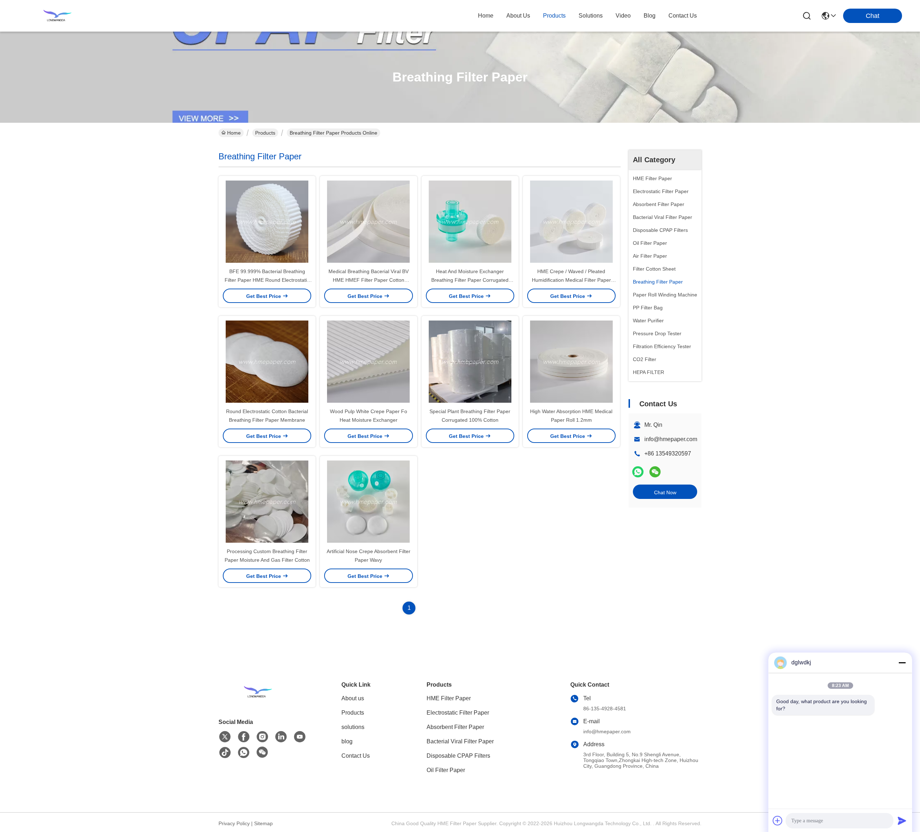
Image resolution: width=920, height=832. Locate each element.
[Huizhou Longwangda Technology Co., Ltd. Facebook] (243, 737)
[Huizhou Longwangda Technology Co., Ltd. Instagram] (262, 737)
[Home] (258, 701)
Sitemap (263, 823)
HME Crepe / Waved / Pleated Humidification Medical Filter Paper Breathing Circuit (571, 279)
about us (518, 16)
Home (485, 16)
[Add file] (778, 820)
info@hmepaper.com (670, 439)
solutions (591, 16)
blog (650, 16)
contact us (682, 16)
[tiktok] (224, 752)
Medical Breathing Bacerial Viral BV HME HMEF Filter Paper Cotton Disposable (368, 279)
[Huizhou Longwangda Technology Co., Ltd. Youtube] (299, 737)
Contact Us (355, 756)
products (554, 16)
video (623, 16)
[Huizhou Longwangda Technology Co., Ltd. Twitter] (224, 737)
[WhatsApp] (637, 471)
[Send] (902, 820)
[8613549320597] (243, 752)
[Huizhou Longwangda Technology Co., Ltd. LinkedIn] (281, 737)
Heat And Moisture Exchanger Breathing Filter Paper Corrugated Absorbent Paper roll (470, 279)
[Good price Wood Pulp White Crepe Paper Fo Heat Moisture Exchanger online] (368, 361)
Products (265, 133)
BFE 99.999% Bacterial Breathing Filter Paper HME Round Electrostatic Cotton (267, 279)
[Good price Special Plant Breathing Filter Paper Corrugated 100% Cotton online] (470, 361)
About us (352, 698)
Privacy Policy (234, 823)
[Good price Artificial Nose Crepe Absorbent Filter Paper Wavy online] (368, 501)
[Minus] (902, 662)
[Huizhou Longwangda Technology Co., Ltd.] (57, 16)
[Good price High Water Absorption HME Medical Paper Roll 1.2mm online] (571, 361)
